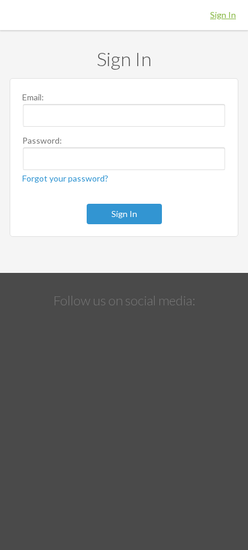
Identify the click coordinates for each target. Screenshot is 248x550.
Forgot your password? (65, 178)
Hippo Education (124, 15)
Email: (33, 97)
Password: (42, 140)
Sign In (223, 15)
